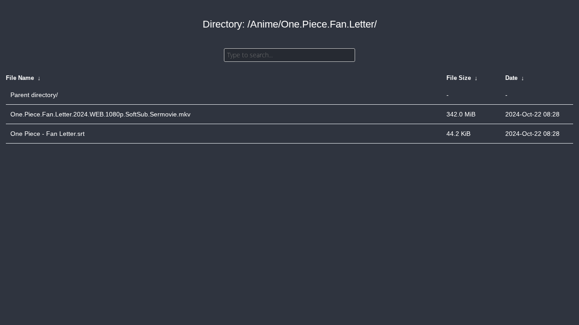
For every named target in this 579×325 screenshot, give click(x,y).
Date (511, 77)
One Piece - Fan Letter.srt (47, 133)
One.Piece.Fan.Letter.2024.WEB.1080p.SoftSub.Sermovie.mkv (100, 114)
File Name (20, 77)
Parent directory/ (34, 94)
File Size (458, 77)
